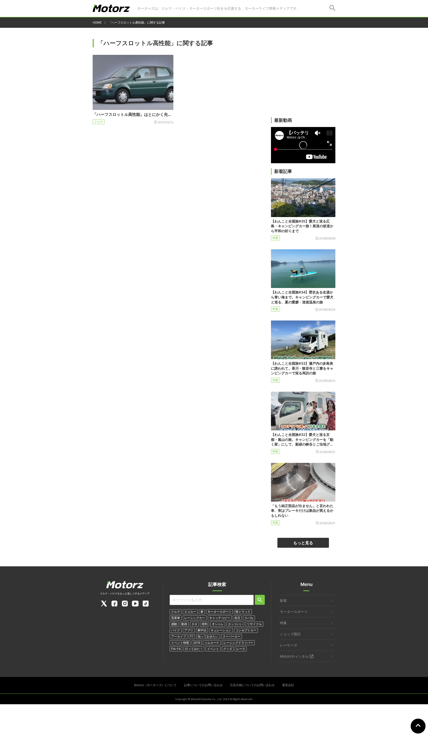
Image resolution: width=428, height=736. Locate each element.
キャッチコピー (219, 618)
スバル (248, 618)
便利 (205, 624)
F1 (191, 636)
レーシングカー (194, 618)
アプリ (188, 630)
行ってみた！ (194, 649)
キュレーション (221, 630)
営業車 (175, 618)
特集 (275, 238)
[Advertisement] (303, 79)
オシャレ (218, 624)
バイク (175, 630)
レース (240, 649)
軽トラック (243, 611)
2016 (196, 642)
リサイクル (254, 624)
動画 (184, 624)
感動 (174, 624)
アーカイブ (178, 636)
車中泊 (201, 630)
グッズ (227, 649)
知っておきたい (208, 636)
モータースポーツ (219, 611)
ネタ (194, 624)
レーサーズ (288, 645)
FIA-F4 (176, 649)
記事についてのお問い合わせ (203, 685)
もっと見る (303, 542)
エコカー (190, 611)
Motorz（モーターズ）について (155, 685)
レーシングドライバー (238, 642)
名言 (237, 618)
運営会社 (288, 685)
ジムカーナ (211, 642)
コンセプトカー (246, 630)
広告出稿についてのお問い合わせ (252, 685)
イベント (213, 649)
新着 (283, 600)
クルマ (98, 122)
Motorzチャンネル (294, 656)
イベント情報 (180, 642)
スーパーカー (232, 636)
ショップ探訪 (290, 634)
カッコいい (235, 624)
